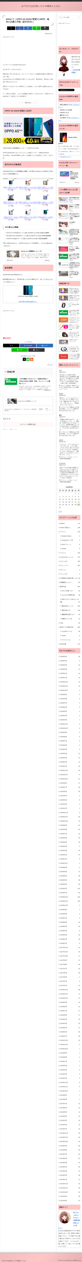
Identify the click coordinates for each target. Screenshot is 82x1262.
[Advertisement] (28, 49)
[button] (45, 28)
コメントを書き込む (28, 424)
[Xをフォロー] (24, 359)
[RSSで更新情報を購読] (31, 359)
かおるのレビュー (65, 157)
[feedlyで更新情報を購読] (28, 359)
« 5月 (60, 511)
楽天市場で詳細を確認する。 (28, 301)
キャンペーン (7, 338)
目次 (26, 102)
